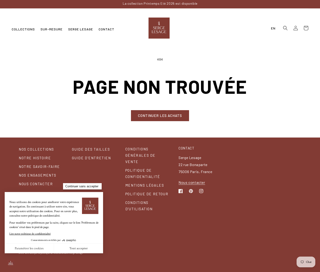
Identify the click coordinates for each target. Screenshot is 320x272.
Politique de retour (146, 194)
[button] (23, 29)
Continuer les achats (160, 115)
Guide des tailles (91, 149)
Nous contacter (36, 184)
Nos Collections (36, 149)
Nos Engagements (37, 175)
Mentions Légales (144, 185)
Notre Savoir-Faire (39, 166)
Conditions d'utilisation (139, 205)
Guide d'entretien (91, 158)
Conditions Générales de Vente (140, 155)
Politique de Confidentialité (142, 173)
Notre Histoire (35, 158)
